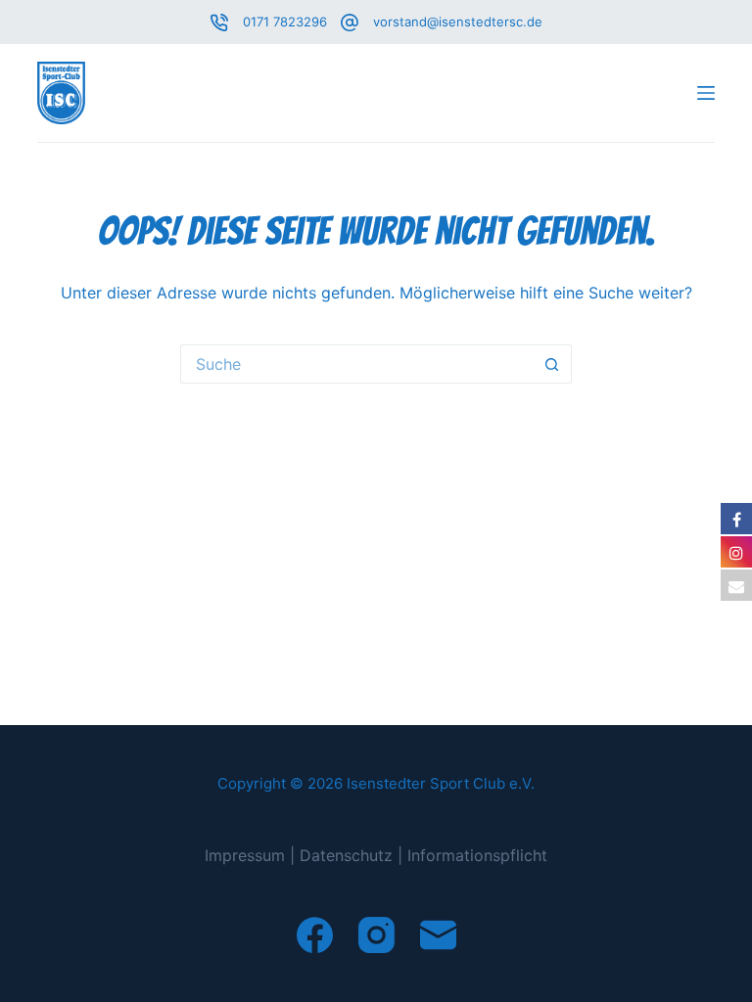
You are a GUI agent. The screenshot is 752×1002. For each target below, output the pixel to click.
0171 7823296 (285, 21)
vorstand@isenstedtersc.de (457, 21)
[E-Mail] (438, 935)
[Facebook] (315, 935)
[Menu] (706, 93)
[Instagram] (376, 935)
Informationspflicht (477, 855)
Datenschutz (346, 855)
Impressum (245, 855)
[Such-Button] (552, 364)
